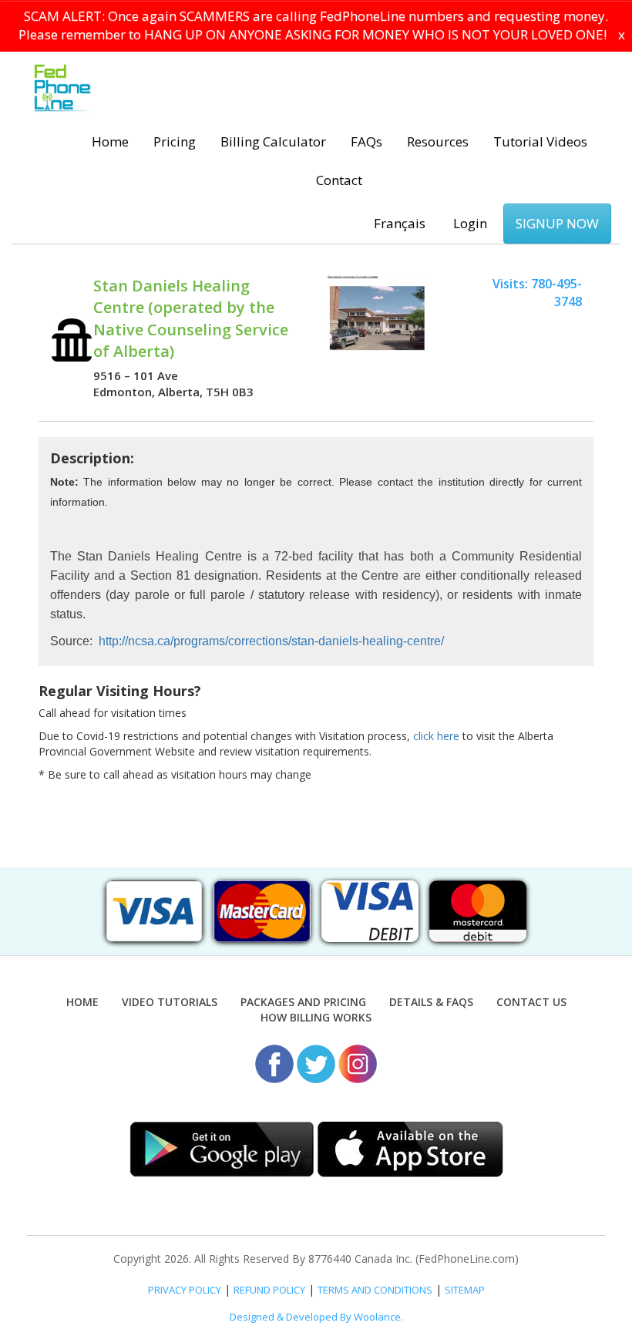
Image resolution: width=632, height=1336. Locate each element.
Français (399, 223)
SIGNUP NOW (557, 223)
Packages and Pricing (303, 1001)
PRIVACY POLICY (184, 1290)
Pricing (174, 141)
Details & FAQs (431, 1001)
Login (470, 223)
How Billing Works (316, 1017)
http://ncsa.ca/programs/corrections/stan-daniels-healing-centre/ (271, 641)
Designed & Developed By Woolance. (316, 1317)
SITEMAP (465, 1290)
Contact (339, 180)
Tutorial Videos (540, 141)
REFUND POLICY (269, 1290)
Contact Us (531, 1001)
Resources (438, 141)
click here (436, 736)
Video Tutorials (169, 1001)
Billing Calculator (273, 141)
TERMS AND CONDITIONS (375, 1290)
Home (110, 141)
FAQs (366, 141)
